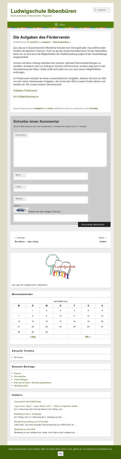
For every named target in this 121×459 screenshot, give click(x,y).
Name (18, 174)
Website (18, 198)
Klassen (17, 373)
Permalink (93, 108)
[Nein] (117, 452)
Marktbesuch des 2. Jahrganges (27, 413)
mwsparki (46, 42)
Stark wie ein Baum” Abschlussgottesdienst (32, 382)
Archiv (50, 108)
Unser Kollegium (21, 379)
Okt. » (88, 336)
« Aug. (33, 336)
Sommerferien (20, 376)
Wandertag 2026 (21, 385)
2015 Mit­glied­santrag (26, 96)
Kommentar (21, 134)
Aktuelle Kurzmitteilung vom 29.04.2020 (31, 421)
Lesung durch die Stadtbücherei (27, 401)
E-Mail (18, 186)
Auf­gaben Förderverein (25, 90)
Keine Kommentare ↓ (62, 42)
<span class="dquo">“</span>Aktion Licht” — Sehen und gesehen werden (46, 406)
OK (60, 453)
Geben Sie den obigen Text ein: (44, 211)
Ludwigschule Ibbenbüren (43, 10)
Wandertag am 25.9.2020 (24, 429)
